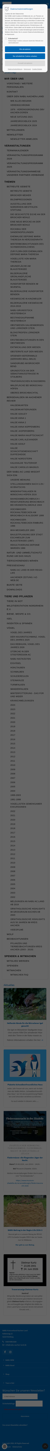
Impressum (27, 69)
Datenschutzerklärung (15, 69)
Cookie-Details (37, 69)
